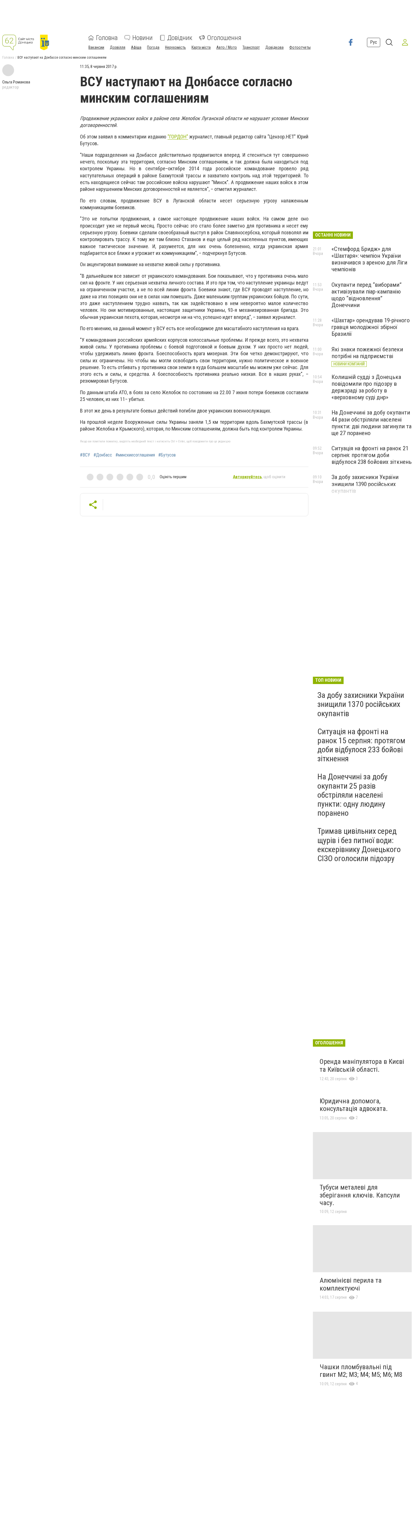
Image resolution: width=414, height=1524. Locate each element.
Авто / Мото (226, 47)
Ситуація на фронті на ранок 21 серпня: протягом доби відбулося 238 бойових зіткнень (371, 455)
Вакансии (96, 47)
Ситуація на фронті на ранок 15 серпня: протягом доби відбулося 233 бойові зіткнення (361, 745)
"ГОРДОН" (178, 137)
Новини (142, 38)
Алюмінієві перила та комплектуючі (351, 1284)
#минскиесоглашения (135, 455)
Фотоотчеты (300, 47)
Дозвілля (117, 47)
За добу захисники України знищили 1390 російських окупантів (365, 484)
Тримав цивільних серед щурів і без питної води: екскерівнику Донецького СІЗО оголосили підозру (359, 844)
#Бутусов (167, 455)
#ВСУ (85, 455)
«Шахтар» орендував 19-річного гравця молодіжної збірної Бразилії (370, 327)
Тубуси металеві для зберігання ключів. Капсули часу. (360, 1195)
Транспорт (251, 47)
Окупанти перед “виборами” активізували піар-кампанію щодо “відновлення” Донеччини (366, 294)
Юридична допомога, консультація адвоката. (354, 1105)
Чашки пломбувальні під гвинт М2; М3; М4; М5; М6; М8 (361, 1371)
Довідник (179, 38)
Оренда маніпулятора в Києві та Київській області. (362, 1065)
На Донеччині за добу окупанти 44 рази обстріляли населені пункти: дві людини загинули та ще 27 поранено (371, 422)
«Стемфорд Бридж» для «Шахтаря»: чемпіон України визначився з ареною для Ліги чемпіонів (369, 259)
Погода (153, 47)
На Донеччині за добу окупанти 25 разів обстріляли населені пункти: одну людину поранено (352, 795)
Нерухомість (175, 47)
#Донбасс (103, 455)
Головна (107, 38)
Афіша (136, 47)
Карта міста (201, 47)
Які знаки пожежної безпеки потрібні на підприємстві (367, 353)
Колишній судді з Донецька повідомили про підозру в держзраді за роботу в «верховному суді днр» (366, 387)
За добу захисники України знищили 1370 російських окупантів (360, 704)
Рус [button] (373, 42)
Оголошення (224, 38)
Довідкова (274, 47)
